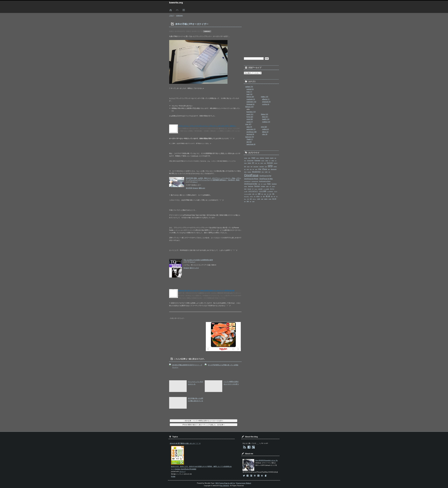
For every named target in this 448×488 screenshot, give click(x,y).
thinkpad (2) (250, 104)
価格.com (202, 188)
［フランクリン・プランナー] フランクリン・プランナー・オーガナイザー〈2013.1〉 (207, 126)
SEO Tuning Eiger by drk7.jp (225, 483)
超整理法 (266, 199)
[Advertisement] (186, 336)
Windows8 (249, 189)
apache (271, 158)
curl (275, 160)
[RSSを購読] (244, 447)
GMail (251, 166)
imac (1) (249, 91)
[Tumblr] (258, 476)
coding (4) (265, 129)
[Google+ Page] (253, 447)
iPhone (264, 169)
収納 (262, 194)
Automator (257, 160)
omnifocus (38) (252, 132)
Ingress (256, 169)
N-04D (266, 171)
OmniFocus (251, 175)
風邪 (250, 201)
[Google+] (251, 476)
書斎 (264, 196)
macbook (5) (251, 99)
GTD (270, 166)
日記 (261, 196)
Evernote (270, 163)
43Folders (245, 158)
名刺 (267, 194)
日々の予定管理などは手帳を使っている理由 (223, 365)
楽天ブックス (194, 268)
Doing (256, 163)
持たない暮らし (246, 196)
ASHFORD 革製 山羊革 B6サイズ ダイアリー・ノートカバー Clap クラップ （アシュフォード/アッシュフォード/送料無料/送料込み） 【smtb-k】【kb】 (213, 179)
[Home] (171, 10)
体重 (259, 194)
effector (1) (265, 99)
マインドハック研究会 (247, 194)
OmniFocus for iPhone (251, 179)
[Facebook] (247, 476)
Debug (245, 163)
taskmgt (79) (249, 137)
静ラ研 (274, 199)
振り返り (251, 196)
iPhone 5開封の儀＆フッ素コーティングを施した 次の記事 (202, 424)
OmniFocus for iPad (265, 176)
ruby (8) (264, 134)
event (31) (250, 114)
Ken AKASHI (224, 485)
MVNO (263, 171)
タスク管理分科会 (270, 191)
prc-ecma (264, 183)
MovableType (256, 172)
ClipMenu (272, 160)
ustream (273, 186)
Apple (275, 158)
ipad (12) (249, 94)
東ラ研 (268, 196)
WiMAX (245, 189)
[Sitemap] (184, 10)
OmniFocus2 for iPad (255, 181)
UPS (270, 186)
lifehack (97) (249, 106)
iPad (259, 169)
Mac (269, 169)
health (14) (265, 119)
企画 (256, 194)
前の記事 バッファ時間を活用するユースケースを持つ (204, 421)
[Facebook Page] (249, 447)
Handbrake (275, 166)
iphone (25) (250, 96)
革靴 (248, 201)
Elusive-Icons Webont (243, 483)
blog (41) (265, 117)
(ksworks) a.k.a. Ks (266, 460)
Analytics (262, 158)
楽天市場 (189, 188)
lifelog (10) (264, 114)
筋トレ (245, 199)
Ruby (269, 184)
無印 (274, 196)
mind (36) (250, 119)
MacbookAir (273, 169)
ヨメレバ (192, 262)
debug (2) (265, 132)
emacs (265, 163)
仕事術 (253, 194)
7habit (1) (250, 139)
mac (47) (248, 124)
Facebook (275, 163)
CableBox (266, 160)
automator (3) (251, 129)
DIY (253, 163)
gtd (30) (249, 142)
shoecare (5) (266, 101)
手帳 (273, 194)
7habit (253, 158)
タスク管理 (262, 191)
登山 (277, 196)
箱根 (248, 199)
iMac (253, 169)
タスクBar (245, 191)
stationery (179, 15)
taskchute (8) (251, 144)
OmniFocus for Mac (266, 178)
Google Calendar (255, 166)
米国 (251, 199)
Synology (245, 186)
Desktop (249, 163)
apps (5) (249, 127)
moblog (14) (266, 122)
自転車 (258, 199)
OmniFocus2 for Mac (250, 184)
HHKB (248, 169)
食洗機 (253, 201)
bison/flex (262, 160)
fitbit (245, 166)
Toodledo (267, 186)
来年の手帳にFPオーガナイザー (191, 24)
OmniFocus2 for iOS (247, 181)
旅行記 (258, 196)
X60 (252, 189)
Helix (245, 169)
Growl (266, 166)
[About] (177, 10)
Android (267, 158)
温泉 (272, 196)
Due (258, 163)
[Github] (255, 476)
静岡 (245, 201)
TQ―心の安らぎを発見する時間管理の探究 (198, 260)
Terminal (257, 186)
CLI (269, 160)
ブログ (171, 15)
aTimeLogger (250, 160)
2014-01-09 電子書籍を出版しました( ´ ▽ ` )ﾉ (185, 443)
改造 (254, 196)
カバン (272, 189)
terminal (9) (250, 134)
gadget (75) (249, 86)
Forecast (248, 166)
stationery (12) (251, 101)
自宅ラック (254, 199)
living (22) (250, 117)
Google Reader (261, 166)
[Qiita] (262, 476)
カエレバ (195, 182)
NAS (269, 171)
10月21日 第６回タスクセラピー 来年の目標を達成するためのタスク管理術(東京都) (206, 290)
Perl (261, 183)
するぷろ (255, 189)
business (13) (251, 112)
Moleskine (249, 171)
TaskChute (250, 186)
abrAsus (257, 158)
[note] (266, 476)
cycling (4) (265, 104)
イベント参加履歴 (266, 189)
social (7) (250, 122)
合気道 (265, 194)
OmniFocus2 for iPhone (264, 181)
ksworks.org (176, 2)
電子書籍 (270, 199)
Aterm (245, 160)
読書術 (262, 199)
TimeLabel (263, 186)
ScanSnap (274, 184)
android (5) (250, 89)
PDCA (259, 183)
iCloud (251, 169)
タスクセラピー (253, 191)
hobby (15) (264, 96)
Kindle (173, 476)
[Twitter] (244, 476)
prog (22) (264, 127)
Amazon (195, 188)
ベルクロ (275, 191)
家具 (270, 194)
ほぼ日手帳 (260, 189)
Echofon (262, 163)
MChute (245, 171)
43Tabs (249, 158)
